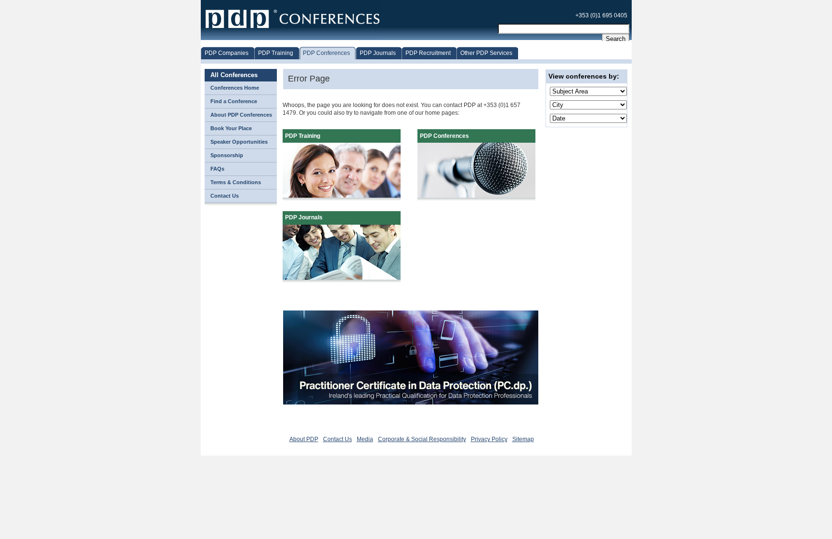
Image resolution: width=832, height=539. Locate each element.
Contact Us (337, 439)
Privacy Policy (489, 439)
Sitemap (523, 439)
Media (365, 439)
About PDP (303, 439)
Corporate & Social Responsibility (422, 439)
